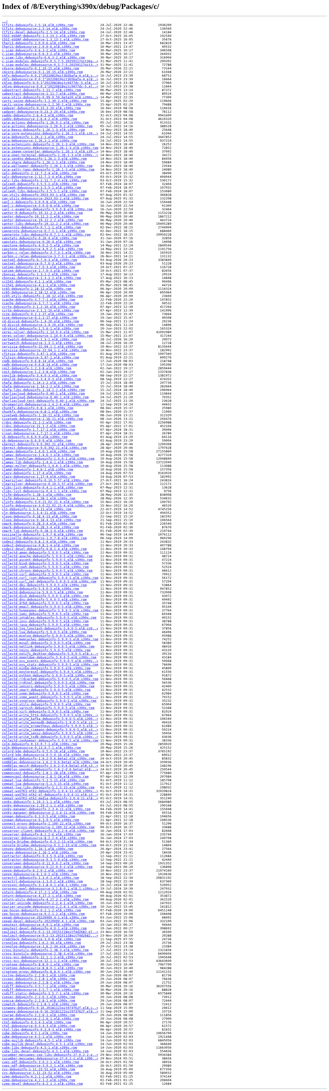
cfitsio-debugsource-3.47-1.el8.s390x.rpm (40, 357)
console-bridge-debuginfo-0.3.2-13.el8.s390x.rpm (47, 841)
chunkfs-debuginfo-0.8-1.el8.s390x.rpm (37, 408)
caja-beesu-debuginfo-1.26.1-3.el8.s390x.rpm (43, 130)
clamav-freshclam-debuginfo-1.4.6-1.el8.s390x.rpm (48, 458)
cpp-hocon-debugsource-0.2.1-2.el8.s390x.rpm (43, 914)
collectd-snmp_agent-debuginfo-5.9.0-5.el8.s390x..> (50, 697)
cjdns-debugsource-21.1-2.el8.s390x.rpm (38, 426)
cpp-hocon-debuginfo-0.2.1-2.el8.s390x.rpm (41, 910)
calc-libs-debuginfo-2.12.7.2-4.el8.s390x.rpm (44, 180)
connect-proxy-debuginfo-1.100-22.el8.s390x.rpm (46, 823)
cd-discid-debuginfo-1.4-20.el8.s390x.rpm (40, 321)
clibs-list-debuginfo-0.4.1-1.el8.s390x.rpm (42, 487)
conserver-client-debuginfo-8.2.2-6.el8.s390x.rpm (48, 831)
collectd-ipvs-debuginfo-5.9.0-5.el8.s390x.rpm (45, 621)
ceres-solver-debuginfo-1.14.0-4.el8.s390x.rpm (45, 332)
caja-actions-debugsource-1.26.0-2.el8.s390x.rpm (47, 126)
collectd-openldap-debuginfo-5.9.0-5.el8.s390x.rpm (49, 657)
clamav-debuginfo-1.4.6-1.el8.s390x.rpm (38, 451)
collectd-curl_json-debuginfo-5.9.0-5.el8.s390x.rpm (50, 578)
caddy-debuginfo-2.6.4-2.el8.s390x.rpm (37, 115)
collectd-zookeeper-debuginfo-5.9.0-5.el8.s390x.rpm (50, 740)
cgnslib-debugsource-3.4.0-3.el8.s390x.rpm (41, 379)
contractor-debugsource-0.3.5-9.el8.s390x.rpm (44, 859)
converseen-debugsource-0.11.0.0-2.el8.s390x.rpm (47, 867)
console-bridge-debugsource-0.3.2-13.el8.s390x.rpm (49, 845)
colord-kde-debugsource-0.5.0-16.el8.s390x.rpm (45, 755)
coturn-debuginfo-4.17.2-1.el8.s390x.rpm (39, 892)
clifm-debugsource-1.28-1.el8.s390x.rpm (38, 498)
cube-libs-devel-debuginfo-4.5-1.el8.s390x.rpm (45, 1051)
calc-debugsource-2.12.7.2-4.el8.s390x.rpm (41, 177)
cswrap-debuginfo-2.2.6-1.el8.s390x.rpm (38, 1015)
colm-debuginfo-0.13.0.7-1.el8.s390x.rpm (39, 744)
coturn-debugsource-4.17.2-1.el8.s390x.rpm (41, 896)
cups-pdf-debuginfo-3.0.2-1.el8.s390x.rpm (40, 1062)
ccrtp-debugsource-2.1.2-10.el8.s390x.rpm (40, 310)
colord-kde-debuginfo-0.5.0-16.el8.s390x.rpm (43, 751)
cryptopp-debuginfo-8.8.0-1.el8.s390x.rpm (40, 964)
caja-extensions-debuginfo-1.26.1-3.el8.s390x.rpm (48, 144)
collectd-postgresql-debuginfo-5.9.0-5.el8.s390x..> (50, 672)
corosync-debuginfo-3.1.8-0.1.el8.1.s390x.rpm (44, 885)
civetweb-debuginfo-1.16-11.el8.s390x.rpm (40, 415)
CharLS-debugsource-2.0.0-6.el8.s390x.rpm (40, 46)
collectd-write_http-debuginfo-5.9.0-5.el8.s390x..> (50, 715)
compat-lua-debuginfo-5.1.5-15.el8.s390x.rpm (43, 780)
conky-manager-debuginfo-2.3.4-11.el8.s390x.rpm (46, 809)
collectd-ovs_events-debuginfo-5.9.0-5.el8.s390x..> (50, 661)
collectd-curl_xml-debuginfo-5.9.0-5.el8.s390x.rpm (49, 581)
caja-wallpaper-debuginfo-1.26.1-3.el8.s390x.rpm (47, 166)
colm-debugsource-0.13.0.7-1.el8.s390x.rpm (41, 747)
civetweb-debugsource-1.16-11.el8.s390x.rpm (42, 419)
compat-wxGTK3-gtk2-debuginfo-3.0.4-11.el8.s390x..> (50, 791)
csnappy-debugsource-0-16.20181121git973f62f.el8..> (50, 1011)
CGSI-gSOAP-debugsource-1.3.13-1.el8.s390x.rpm (45, 39)
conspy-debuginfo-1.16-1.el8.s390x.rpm (37, 849)
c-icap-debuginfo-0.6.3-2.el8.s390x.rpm (38, 50)
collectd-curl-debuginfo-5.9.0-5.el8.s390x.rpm (45, 574)
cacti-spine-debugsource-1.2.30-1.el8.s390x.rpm (46, 104)
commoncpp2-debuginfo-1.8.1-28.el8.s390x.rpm (43, 773)
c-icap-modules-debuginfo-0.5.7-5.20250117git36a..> (50, 61)
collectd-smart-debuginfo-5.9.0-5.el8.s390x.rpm (46, 690)
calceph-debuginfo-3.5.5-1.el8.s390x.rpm (39, 184)
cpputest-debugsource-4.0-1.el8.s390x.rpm (40, 924)
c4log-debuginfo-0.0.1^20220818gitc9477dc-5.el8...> (50, 83)
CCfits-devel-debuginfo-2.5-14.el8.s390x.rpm (43, 32)
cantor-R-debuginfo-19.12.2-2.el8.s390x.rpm (42, 213)
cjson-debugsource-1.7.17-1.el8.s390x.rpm (40, 433)
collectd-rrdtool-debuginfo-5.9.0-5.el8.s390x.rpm (48, 682)
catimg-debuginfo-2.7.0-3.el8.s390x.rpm (38, 267)
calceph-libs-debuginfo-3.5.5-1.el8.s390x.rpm (44, 191)
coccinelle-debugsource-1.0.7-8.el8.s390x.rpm (44, 538)
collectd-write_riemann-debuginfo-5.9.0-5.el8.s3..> (50, 729)
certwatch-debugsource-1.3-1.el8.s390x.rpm (41, 343)
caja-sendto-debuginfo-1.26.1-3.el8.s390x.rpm (44, 158)
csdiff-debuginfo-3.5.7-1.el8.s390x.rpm (38, 986)
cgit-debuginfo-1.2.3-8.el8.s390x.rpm (36, 368)
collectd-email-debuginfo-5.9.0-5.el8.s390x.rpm (46, 606)
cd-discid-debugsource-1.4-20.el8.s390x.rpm (42, 325)
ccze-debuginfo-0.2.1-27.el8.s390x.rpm (37, 314)
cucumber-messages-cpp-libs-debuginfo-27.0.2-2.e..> (50, 1055)
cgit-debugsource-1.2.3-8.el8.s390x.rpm (38, 372)
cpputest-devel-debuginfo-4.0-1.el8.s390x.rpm (44, 928)
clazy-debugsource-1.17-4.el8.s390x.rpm (38, 476)
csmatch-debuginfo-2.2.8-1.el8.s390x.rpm (39, 1004)
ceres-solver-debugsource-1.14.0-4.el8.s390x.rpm (47, 335)
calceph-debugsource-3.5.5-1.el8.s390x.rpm (41, 187)
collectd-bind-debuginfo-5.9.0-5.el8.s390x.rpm (45, 563)
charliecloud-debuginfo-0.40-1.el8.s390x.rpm (43, 393)
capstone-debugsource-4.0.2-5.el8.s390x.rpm (42, 249)
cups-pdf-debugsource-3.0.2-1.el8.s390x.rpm (42, 1065)
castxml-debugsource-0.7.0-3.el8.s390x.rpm (41, 263)
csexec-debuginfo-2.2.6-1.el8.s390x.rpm (38, 997)
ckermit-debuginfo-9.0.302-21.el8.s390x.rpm (42, 444)
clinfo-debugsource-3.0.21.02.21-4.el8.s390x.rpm (47, 505)
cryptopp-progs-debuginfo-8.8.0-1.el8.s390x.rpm (46, 971)
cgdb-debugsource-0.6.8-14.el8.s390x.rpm (39, 364)
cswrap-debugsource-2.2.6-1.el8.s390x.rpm (40, 1018)
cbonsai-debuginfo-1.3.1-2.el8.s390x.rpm (39, 274)
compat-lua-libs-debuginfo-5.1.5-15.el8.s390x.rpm (48, 787)
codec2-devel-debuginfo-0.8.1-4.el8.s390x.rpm (44, 549)
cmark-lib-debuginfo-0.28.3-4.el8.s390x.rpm (42, 531)
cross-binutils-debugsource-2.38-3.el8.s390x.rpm (47, 953)
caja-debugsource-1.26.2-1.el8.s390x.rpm (39, 140)
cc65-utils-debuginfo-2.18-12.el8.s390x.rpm (42, 296)
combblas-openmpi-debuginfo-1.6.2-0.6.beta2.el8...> (50, 769)
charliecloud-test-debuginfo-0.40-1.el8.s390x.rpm (48, 401)
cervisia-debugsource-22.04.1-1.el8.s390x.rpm (44, 350)
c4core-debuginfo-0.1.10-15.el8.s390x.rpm (40, 68)
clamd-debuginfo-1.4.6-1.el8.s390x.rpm (37, 469)
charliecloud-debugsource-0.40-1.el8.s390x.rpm (45, 397)
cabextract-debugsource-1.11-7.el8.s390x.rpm (43, 93)
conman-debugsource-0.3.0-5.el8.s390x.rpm (40, 820)
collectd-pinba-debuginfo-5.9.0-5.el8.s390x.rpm (46, 668)
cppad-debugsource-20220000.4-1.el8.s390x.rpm (44, 917)
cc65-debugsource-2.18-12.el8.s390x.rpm (38, 292)
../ (5, 21)
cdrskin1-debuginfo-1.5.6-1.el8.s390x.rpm (40, 328)
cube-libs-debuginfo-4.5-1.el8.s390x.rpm (39, 1047)
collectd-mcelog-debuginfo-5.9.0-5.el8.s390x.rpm (47, 635)
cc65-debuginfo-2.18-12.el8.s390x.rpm (36, 289)
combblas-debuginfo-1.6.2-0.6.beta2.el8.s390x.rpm (48, 758)
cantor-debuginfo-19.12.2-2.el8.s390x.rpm (40, 216)
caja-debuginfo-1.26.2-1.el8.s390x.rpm (37, 137)
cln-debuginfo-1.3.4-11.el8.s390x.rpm (36, 509)
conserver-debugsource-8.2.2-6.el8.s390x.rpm (43, 838)
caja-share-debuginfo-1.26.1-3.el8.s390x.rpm (43, 162)
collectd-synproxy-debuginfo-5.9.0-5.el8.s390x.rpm (49, 700)
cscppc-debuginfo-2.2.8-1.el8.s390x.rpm (38, 979)
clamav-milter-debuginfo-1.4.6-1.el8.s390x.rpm (45, 466)
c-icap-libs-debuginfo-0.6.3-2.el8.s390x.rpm (43, 57)
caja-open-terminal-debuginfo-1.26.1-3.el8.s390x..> (50, 155)
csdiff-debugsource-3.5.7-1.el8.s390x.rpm (40, 990)
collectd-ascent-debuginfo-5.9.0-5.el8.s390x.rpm (47, 560)
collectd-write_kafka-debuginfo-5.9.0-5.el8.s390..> (50, 719)
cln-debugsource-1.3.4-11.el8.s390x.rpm (38, 513)
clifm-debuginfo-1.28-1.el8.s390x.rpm (36, 494)
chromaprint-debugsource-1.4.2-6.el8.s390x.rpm (45, 404)
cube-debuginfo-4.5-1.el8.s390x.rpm (34, 1033)
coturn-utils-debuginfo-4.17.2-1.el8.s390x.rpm (45, 899)
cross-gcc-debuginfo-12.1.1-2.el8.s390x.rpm (42, 957)
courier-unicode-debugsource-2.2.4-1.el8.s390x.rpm (49, 906)
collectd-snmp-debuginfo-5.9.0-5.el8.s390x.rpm (45, 693)
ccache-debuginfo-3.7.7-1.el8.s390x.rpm (38, 299)
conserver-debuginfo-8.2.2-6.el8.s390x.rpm (41, 834)
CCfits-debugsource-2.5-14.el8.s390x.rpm (39, 28)
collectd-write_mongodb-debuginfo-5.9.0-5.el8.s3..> (50, 722)
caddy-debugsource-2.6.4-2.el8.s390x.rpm (39, 119)
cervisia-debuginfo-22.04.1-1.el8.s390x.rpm (42, 346)
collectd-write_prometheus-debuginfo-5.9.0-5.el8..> (50, 726)
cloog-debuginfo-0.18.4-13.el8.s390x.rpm (39, 516)
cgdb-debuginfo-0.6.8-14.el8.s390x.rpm (37, 361)
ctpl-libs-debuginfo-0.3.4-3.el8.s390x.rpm (41, 1029)
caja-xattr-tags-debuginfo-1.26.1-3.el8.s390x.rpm (48, 169)
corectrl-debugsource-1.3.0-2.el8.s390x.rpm (42, 881)
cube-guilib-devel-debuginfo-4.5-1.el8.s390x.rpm (47, 1044)
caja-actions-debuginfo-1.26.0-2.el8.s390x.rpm (45, 122)
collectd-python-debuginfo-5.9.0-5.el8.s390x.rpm (47, 675)
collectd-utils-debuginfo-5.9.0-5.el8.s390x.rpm (46, 704)
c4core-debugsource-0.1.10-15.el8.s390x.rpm (42, 72)
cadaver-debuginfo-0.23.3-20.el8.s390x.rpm (41, 108)
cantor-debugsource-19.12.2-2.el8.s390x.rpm (42, 220)
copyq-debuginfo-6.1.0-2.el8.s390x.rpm (37, 870)
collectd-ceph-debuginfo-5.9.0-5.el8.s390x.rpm (45, 567)
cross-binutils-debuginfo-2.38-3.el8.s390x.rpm (45, 950)
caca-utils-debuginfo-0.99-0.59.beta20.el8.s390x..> (50, 97)
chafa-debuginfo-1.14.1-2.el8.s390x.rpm (38, 382)
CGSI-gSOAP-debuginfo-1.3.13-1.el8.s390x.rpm (43, 36)
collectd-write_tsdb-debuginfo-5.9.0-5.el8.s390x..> (50, 737)
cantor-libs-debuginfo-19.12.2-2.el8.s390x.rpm (45, 223)
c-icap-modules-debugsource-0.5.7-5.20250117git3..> (50, 64)
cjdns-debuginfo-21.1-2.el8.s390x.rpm (36, 422)
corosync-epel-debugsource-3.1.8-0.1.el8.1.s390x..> (50, 888)
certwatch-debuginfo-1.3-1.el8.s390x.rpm (39, 339)
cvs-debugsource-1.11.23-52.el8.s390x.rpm (40, 1073)
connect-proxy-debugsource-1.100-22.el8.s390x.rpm (48, 827)
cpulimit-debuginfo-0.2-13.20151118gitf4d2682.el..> (50, 932)
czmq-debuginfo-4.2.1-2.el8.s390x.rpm (36, 1076)
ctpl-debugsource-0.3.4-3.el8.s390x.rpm (38, 1026)
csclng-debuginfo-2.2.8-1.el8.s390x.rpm (38, 975)
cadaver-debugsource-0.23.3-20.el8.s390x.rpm (43, 111)
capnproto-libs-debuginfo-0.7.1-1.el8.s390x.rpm (46, 234)
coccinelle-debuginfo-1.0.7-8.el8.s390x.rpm (42, 534)
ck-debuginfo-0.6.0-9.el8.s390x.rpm (34, 437)
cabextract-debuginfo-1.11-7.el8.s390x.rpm (41, 90)
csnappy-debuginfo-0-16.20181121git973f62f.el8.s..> (50, 1008)
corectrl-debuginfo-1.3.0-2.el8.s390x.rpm (40, 877)
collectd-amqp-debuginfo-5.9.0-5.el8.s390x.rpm (45, 552)
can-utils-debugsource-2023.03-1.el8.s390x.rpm (45, 198)
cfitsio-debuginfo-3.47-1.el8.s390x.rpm (38, 354)
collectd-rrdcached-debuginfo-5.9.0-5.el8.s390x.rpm (50, 679)
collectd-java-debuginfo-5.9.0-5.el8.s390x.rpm (45, 625)
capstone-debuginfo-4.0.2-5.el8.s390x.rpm (40, 245)
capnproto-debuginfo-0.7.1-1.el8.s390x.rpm (41, 227)
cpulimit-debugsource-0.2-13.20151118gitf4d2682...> (50, 935)
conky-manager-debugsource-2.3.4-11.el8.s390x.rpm (48, 812)
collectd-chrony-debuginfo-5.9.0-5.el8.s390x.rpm (47, 570)
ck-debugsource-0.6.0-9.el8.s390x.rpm (36, 440)
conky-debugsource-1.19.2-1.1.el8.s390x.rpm (42, 805)
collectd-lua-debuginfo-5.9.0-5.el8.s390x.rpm (44, 632)
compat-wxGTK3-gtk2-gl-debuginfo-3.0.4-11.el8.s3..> (50, 794)
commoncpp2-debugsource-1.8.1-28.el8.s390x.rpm (45, 776)
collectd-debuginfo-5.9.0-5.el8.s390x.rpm (40, 588)
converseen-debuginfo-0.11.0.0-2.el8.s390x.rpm (45, 863)
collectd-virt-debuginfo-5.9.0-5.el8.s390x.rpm (45, 711)
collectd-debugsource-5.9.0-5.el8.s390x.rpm (42, 592)
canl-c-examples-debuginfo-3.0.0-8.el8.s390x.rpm (47, 209)
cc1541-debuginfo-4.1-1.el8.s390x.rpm (36, 281)
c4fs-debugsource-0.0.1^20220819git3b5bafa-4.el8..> (50, 79)
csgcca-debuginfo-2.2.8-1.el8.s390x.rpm (38, 1000)
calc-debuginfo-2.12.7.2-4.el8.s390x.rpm (39, 173)
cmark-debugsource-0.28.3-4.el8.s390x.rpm (40, 527)
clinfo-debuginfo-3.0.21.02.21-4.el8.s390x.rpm (45, 502)
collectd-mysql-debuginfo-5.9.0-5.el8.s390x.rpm (46, 643)
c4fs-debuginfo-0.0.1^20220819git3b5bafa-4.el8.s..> (50, 75)
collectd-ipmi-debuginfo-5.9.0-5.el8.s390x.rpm (45, 614)
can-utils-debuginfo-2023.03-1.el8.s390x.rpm (43, 195)
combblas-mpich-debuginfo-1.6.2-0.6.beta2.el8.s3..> (50, 765)
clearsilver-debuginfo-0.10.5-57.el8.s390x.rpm (45, 480)
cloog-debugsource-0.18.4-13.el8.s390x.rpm (41, 520)
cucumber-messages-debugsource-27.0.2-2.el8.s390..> (50, 1058)
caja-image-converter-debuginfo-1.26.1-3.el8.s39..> (50, 151)
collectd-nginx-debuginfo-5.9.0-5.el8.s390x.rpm (46, 650)
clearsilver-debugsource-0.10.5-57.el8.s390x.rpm (47, 484)
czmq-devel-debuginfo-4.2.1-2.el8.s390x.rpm (42, 1083)
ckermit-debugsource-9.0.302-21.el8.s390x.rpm (44, 448)
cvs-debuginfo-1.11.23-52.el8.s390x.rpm (38, 1069)
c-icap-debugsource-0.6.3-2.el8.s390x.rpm (40, 54)
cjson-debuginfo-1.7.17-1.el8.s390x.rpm (38, 429)
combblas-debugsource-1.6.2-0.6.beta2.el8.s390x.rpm (50, 762)
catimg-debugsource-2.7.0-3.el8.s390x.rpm (40, 270)
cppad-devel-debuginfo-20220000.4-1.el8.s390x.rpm (48, 921)
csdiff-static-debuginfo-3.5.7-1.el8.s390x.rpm (45, 993)
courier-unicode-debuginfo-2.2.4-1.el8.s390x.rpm (47, 903)
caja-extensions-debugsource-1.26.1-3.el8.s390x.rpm (50, 148)
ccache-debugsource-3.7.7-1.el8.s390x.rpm (40, 303)
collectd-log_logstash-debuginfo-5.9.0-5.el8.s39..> (50, 628)
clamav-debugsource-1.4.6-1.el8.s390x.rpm (40, 455)
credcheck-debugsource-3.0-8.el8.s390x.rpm (41, 939)
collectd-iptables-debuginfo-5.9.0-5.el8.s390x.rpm (49, 617)
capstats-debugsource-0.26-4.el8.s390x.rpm (41, 242)
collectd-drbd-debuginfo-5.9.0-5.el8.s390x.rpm (45, 603)
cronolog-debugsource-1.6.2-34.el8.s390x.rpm (43, 946)
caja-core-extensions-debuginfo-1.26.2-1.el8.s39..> (50, 133)
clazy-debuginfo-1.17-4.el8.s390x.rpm (36, 473)
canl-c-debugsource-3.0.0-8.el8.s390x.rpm (40, 205)
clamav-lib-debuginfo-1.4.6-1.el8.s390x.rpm (42, 462)
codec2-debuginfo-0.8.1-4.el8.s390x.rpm (38, 541)
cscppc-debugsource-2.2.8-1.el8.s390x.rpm (40, 982)
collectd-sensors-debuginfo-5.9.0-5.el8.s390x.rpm (48, 686)
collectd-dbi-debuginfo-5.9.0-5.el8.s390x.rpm (44, 585)
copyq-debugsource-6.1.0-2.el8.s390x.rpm (39, 874)
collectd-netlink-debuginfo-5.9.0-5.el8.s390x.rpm (48, 646)
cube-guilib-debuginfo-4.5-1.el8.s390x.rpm (41, 1040)
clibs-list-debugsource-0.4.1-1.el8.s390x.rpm (44, 491)
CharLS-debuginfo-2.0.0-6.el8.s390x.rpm (38, 43)
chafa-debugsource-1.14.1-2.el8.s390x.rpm (40, 386)
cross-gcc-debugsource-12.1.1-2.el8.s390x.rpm (44, 961)
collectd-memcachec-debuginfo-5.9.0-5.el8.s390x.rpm (50, 639)
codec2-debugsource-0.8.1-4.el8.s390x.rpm (40, 545)
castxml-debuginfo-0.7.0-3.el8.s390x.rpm (39, 260)
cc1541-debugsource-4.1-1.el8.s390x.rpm (38, 285)
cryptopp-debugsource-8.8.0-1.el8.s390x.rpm (42, 968)
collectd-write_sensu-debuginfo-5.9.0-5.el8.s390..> (50, 733)
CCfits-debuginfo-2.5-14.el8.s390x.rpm (37, 25)
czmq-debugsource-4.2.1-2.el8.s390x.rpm (38, 1080)
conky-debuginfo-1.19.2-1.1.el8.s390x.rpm (40, 802)
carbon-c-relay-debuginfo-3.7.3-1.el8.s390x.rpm (46, 252)
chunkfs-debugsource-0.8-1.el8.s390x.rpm (39, 411)
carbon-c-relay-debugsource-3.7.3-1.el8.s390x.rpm (48, 256)
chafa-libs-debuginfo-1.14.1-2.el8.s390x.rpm (43, 390)
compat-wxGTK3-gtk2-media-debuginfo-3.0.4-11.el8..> (50, 798)
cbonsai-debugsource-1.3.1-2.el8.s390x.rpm (41, 278)
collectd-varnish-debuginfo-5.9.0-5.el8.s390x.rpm (48, 708)
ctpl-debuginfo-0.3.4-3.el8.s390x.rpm (36, 1022)
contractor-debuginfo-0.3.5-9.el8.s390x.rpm (42, 856)
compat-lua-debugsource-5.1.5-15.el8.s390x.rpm (45, 784)
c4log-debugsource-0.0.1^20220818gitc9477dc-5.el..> (50, 86)
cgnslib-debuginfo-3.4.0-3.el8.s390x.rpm (39, 375)
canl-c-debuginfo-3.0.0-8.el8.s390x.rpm (38, 202)
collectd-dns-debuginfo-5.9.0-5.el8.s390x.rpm (44, 599)
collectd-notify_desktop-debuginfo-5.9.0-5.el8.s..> (50, 653)
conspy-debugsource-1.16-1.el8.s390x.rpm (39, 852)
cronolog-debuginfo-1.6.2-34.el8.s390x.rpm (41, 943)
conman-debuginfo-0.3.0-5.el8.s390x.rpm (38, 816)
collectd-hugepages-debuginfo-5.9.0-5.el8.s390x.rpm (50, 610)
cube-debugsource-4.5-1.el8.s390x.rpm (36, 1036)
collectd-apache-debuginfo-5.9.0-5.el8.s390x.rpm (47, 556)
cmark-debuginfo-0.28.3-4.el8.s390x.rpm (38, 523)
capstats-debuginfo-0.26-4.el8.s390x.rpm (39, 238)
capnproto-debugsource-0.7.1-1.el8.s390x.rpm (43, 231)
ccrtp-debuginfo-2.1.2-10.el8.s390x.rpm (38, 307)
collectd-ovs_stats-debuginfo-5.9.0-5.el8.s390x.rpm (50, 664)
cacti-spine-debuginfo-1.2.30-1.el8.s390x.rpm (44, 101)
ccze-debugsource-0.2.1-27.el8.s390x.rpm (39, 317)
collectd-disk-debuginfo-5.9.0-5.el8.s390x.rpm (45, 596)
